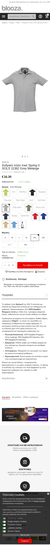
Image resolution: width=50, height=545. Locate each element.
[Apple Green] (6, 192)
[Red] (35, 216)
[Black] (32, 192)
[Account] (40, 16)
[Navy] (6, 216)
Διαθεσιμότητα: (8, 182)
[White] (22, 225)
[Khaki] (29, 208)
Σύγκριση (41, 272)
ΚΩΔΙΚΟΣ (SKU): (8, 172)
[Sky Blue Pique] (14, 225)
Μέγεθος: (6, 233)
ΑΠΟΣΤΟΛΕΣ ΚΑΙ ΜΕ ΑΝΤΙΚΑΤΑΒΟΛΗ (25, 445)
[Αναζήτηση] (33, 16)
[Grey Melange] (6, 208)
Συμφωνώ (25, 541)
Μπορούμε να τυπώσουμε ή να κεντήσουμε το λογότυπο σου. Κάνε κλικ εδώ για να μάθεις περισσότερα (25, 285)
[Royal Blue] (43, 216)
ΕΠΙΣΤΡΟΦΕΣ (25, 469)
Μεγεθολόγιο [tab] (8, 378)
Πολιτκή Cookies (39, 501)
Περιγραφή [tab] (7, 295)
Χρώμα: (5, 187)
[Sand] (6, 225)
